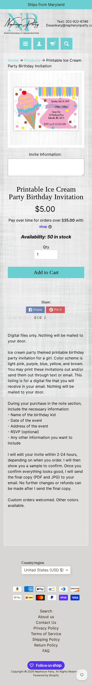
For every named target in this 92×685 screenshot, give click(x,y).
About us (46, 616)
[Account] (39, 44)
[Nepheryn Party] (21, 23)
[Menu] (25, 44)
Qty (46, 247)
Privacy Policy (46, 628)
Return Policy (46, 645)
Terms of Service (46, 633)
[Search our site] (66, 44)
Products (32, 60)
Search (46, 611)
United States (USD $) (44, 570)
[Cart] (53, 44)
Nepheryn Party (44, 671)
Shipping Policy (46, 639)
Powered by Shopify (46, 675)
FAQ (46, 650)
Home (13, 60)
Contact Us (46, 622)
